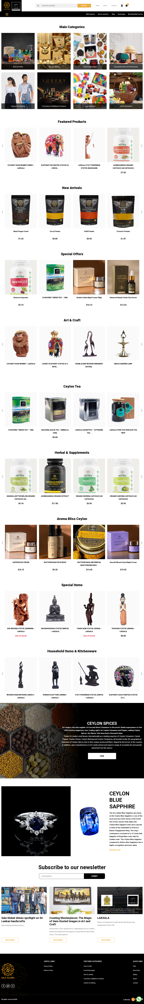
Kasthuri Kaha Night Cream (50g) (55, 297)
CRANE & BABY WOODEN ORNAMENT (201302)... (21, 365)
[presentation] (2, 145)
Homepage (121, 14)
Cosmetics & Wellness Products (94, 979)
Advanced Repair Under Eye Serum (89, 297)
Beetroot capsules (123, 297)
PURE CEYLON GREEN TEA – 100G (89, 430)
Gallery (135, 974)
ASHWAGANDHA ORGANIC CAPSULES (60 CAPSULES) (54, 166)
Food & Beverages (89, 970)
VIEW (102, 756)
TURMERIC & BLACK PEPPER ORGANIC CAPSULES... (91, 497)
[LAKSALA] (120, 900)
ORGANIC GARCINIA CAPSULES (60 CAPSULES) (56, 497)
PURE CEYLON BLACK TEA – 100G (123, 430)
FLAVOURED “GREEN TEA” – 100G (21, 297)
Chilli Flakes (89, 231)
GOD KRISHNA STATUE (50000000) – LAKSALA (123, 630)
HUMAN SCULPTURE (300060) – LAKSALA (24, 696)
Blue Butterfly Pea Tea (135, 14)
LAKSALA (103, 918)
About (105, 5)
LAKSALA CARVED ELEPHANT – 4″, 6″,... (127, 696)
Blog (113, 14)
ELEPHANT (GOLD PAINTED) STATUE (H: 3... (93, 696)
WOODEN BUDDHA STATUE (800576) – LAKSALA (21, 630)
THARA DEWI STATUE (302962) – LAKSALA (55, 630)
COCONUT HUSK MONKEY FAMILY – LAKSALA (123, 166)
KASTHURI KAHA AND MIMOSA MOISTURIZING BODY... (28, 563)
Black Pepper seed (123, 231)
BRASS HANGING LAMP (55, 364)
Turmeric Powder (55, 231)
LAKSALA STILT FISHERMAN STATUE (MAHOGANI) (21, 166)
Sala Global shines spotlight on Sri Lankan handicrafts (22, 919)
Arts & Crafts (88, 966)
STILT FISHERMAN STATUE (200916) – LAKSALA (59, 696)
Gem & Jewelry (103, 14)
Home (97, 5)
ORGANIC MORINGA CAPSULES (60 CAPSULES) (22, 497)
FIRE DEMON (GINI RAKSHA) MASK (89, 165)
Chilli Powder (21, 231)
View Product (123, 421)
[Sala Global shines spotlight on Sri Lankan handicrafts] (24, 900)
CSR (134, 966)
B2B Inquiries (90, 14)
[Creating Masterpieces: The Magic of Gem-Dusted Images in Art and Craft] (72, 900)
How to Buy (136, 970)
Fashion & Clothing (89, 983)
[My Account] (122, 6)
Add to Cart (21, 156)
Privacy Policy (48, 966)
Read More (10, 940)
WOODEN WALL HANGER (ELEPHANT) (89, 364)
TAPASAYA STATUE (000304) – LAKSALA (89, 630)
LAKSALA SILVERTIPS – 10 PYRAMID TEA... (21, 431)
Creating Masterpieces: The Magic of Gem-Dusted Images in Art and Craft (70, 921)
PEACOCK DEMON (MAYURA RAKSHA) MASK (123, 365)
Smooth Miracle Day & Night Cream (62, 562)
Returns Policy (48, 970)
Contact (114, 5)
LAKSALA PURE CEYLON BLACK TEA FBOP (55, 431)
